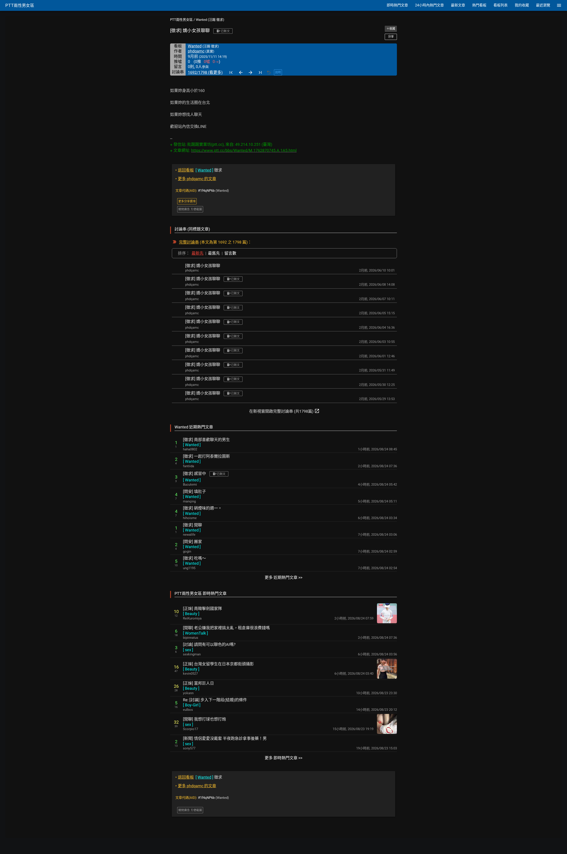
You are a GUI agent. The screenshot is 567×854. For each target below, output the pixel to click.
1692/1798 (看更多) (205, 72)
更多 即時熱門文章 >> (283, 758)
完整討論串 (189, 242)
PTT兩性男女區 (181, 20)
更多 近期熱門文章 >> (283, 577)
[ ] (192, 444)
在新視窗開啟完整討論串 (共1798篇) (284, 411)
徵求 (198, 170)
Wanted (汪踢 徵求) (210, 20)
